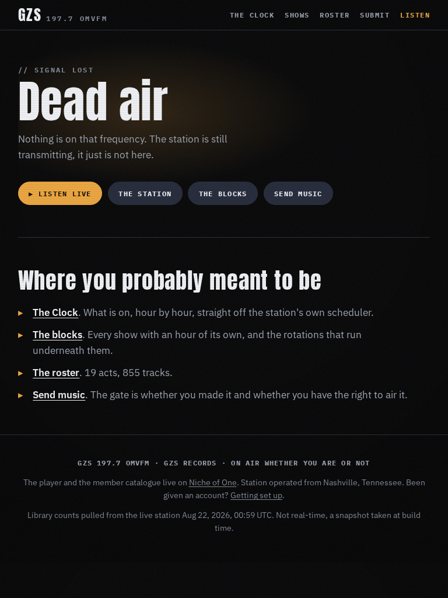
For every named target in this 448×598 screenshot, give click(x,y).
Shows (297, 15)
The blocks (223, 193)
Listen (415, 15)
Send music (298, 193)
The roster (56, 372)
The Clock (252, 15)
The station (145, 193)
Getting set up (256, 495)
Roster (334, 15)
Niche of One (213, 482)
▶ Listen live (60, 193)
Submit (375, 15)
